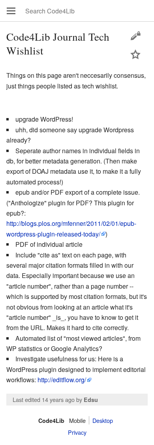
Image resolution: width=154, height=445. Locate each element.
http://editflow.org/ (62, 379)
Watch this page (135, 54)
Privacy (77, 432)
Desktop (102, 420)
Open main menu (11, 10)
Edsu (91, 400)
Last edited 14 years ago (44, 399)
